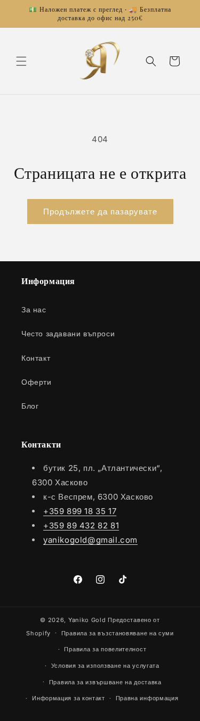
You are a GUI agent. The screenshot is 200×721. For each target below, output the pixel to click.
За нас (33, 309)
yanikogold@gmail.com (90, 540)
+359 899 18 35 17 (79, 511)
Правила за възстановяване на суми (117, 633)
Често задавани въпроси (68, 333)
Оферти (36, 381)
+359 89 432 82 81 (81, 525)
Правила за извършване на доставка (105, 682)
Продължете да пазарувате (100, 211)
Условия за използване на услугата (105, 665)
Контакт (35, 357)
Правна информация (147, 698)
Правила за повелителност (105, 649)
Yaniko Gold (87, 620)
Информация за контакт (68, 698)
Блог (29, 405)
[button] (21, 61)
